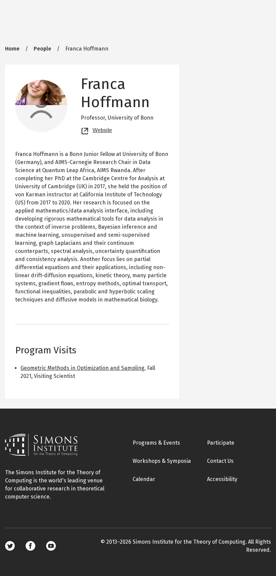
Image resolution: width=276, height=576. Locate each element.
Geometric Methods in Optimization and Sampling (82, 368)
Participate (220, 443)
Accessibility (222, 479)
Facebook (30, 546)
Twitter (10, 546)
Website (102, 129)
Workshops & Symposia (162, 461)
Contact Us (220, 461)
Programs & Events (156, 443)
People (42, 48)
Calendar (144, 479)
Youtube (51, 546)
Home (12, 48)
